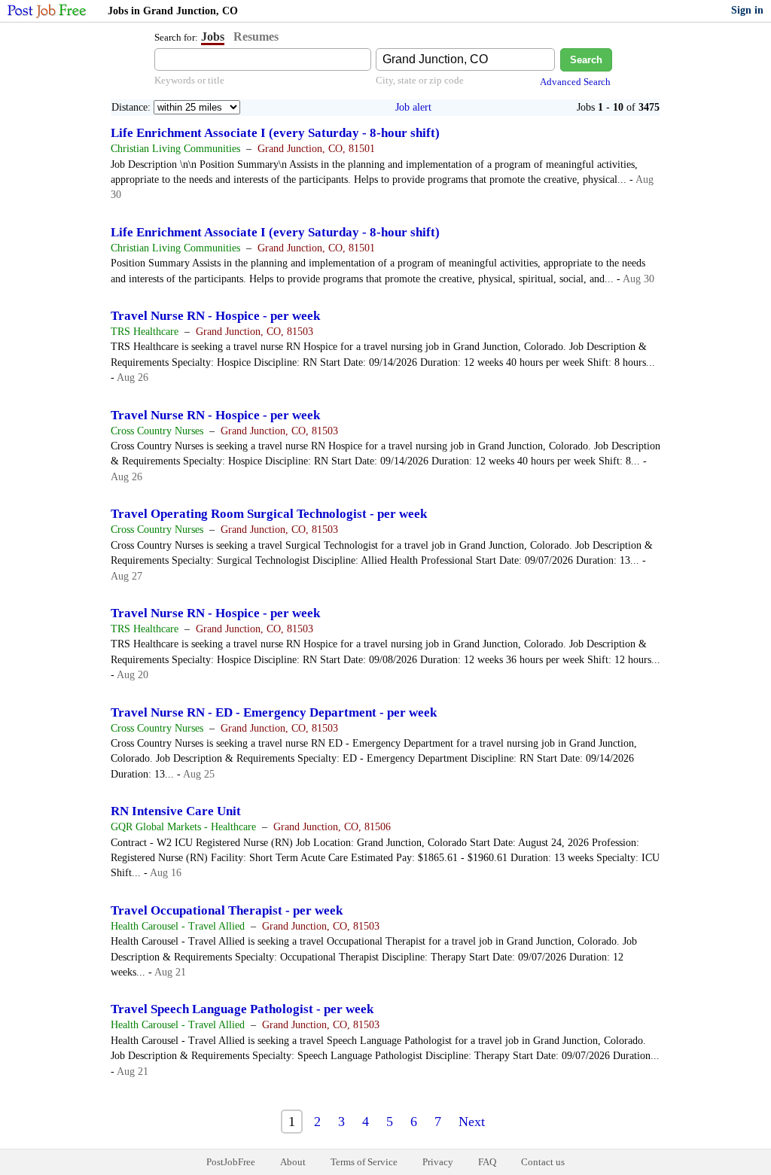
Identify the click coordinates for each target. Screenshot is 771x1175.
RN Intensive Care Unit (176, 811)
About (293, 1161)
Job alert (413, 107)
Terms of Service (364, 1161)
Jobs (212, 36)
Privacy (437, 1161)
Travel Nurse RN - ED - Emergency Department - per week (274, 712)
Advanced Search (575, 81)
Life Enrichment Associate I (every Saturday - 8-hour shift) (275, 133)
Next (472, 1121)
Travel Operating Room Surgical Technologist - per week (269, 514)
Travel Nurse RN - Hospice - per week (215, 316)
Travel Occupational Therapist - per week (227, 910)
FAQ (487, 1161)
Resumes (256, 36)
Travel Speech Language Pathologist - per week (242, 1009)
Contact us (543, 1161)
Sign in (747, 10)
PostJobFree (230, 1161)
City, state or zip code (420, 80)
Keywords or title (189, 80)
